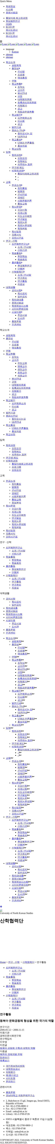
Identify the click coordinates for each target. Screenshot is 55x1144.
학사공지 (16, 602)
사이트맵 (10, 1078)
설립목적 (10, 335)
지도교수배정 (19, 515)
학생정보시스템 (14, 614)
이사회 (15, 406)
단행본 (15, 572)
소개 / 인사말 (18, 550)
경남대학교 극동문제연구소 (20, 1095)
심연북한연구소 (14, 547)
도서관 (15, 626)
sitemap (9, 54)
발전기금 (10, 412)
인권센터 (10, 633)
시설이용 (10, 620)
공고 (14, 394)
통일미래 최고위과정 (17, 18)
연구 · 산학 (14, 962)
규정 (14, 382)
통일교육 (16, 499)
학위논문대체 (19, 524)
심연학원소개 (19, 403)
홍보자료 (16, 431)
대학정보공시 (13, 1069)
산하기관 (16, 554)
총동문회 (10, 629)
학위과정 (10, 445)
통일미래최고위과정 (22, 464)
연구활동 (16, 581)
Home (3, 962)
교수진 (15, 360)
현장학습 (16, 560)
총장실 (9, 338)
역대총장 (16, 348)
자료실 (15, 588)
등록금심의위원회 (21, 388)
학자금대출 (12, 608)
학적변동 (16, 527)
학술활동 (10, 557)
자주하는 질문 (19, 454)
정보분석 (16, 502)
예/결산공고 (12, 1075)
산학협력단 (12, 575)
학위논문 (16, 521)
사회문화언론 (19, 496)
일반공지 (16, 605)
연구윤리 (16, 584)
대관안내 (16, 422)
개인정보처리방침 (15, 1066)
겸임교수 (22, 369)
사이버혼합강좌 (14, 617)
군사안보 (16, 490)
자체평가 (16, 391)
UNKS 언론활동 (20, 428)
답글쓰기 (4, 1057)
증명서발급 (12, 12)
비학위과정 (12, 461)
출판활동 (10, 566)
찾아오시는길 (19, 419)
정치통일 (16, 484)
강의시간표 (12, 536)
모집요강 (16, 448)
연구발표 (16, 518)
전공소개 (10, 481)
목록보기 (4, 1060)
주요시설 (16, 623)
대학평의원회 (19, 385)
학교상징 (10, 434)
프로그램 (16, 467)
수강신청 (16, 509)
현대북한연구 (19, 569)
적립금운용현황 (20, 397)
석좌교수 (22, 375)
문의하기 (10, 1081)
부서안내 (16, 378)
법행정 (15, 487)
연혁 (8, 351)
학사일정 (10, 530)
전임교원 (22, 363)
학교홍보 (10, 425)
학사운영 (10, 505)
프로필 (15, 344)
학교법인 (10, 400)
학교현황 (10, 354)
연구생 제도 (12, 457)
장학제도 (16, 451)
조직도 (15, 357)
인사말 (15, 341)
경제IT (15, 493)
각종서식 (10, 533)
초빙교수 (22, 372)
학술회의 (16, 563)
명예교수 (22, 366)
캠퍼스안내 (12, 416)
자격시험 (16, 512)
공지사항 (10, 598)
